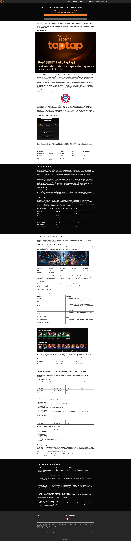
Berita (107, 1)
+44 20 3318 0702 (46, 526)
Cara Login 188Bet (100, 1)
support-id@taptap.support (43, 527)
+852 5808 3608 (53, 526)
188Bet (68, 1)
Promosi (91, 1)
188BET (38, 515)
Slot (86, 1)
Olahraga (75, 1)
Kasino (80, 1)
